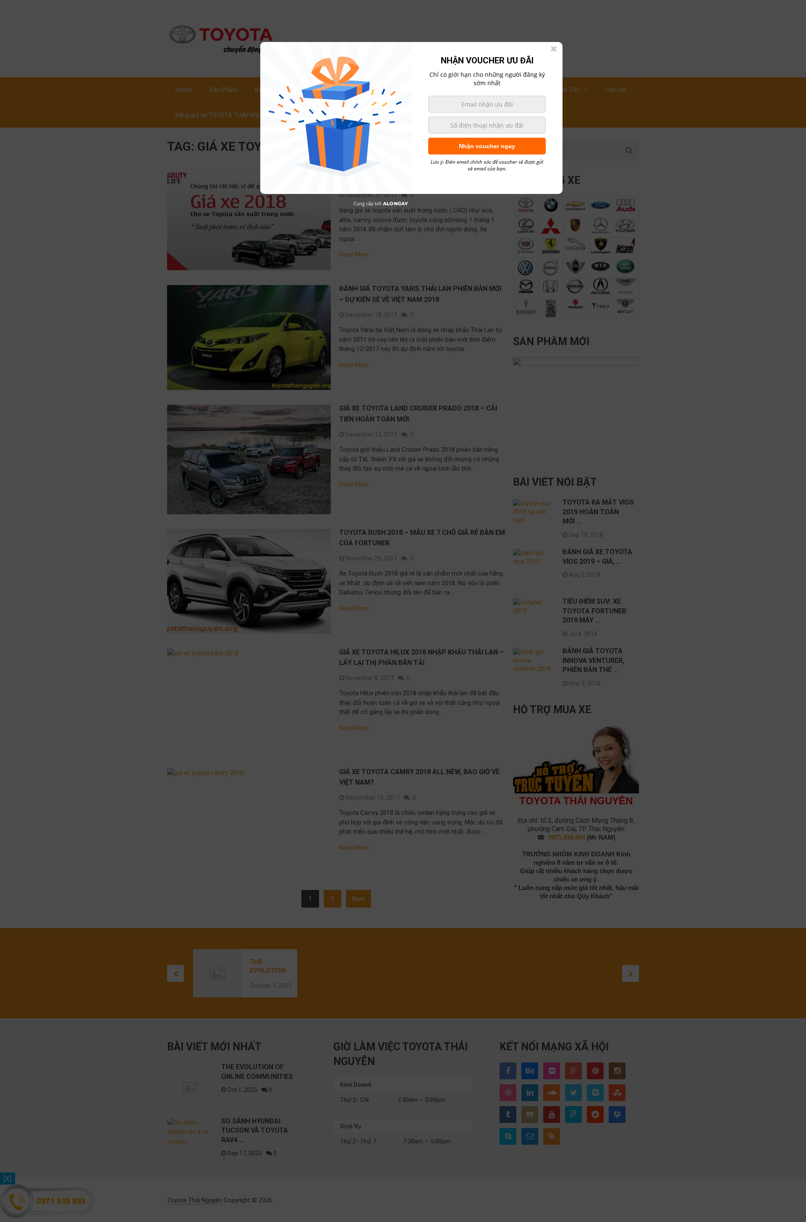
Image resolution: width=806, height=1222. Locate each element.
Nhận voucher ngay (487, 146)
